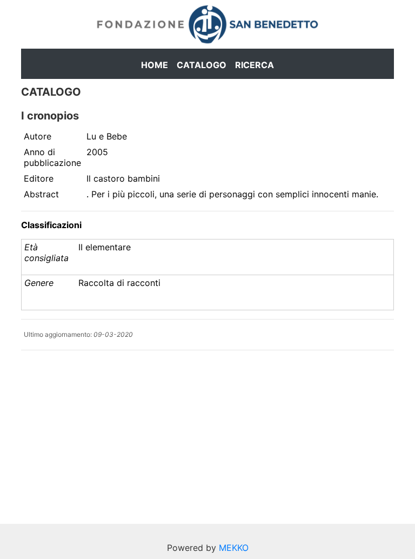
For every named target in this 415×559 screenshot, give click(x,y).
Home (154, 64)
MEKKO (234, 547)
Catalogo (201, 64)
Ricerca (254, 64)
